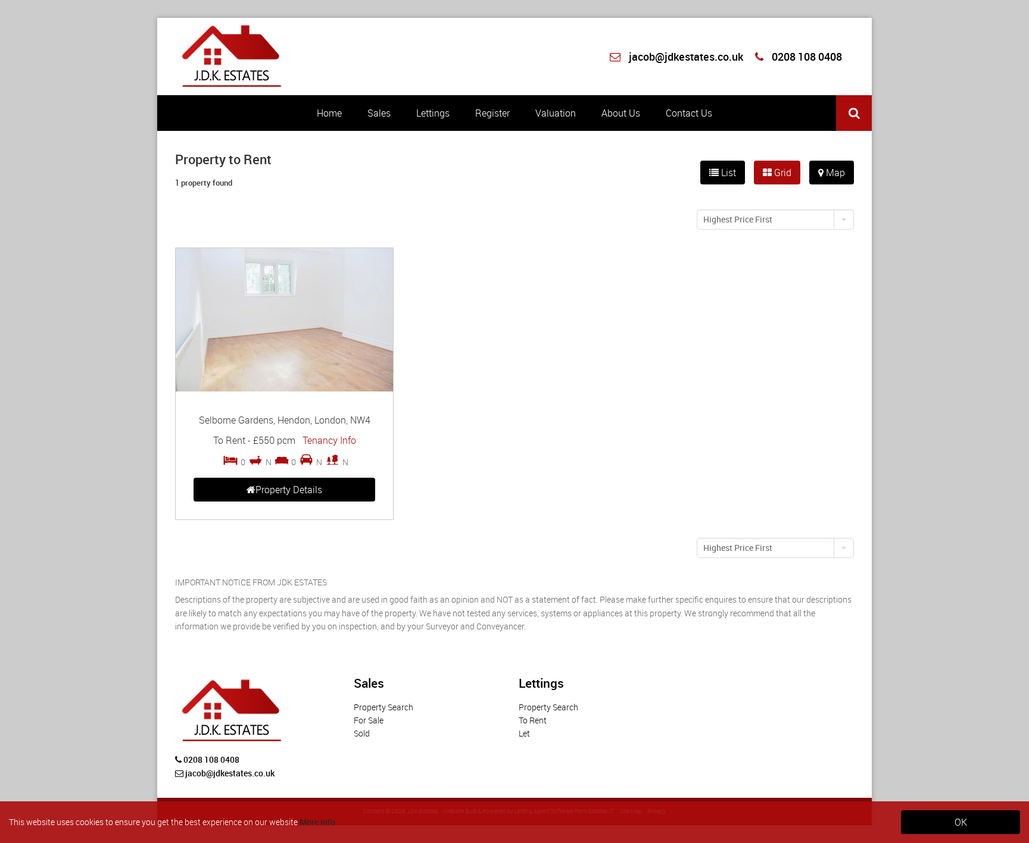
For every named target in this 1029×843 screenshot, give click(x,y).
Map (834, 172)
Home (329, 113)
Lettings (433, 113)
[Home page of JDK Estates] (233, 54)
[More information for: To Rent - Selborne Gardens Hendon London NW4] (284, 388)
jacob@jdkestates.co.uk (686, 56)
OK (961, 822)
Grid (781, 172)
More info (317, 822)
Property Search (383, 707)
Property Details (288, 489)
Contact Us (689, 113)
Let (524, 733)
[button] (775, 219)
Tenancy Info (329, 440)
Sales (379, 113)
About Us (620, 113)
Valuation (555, 113)
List (727, 172)
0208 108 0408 (805, 56)
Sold (362, 733)
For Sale (368, 720)
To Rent (533, 720)
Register (492, 113)
